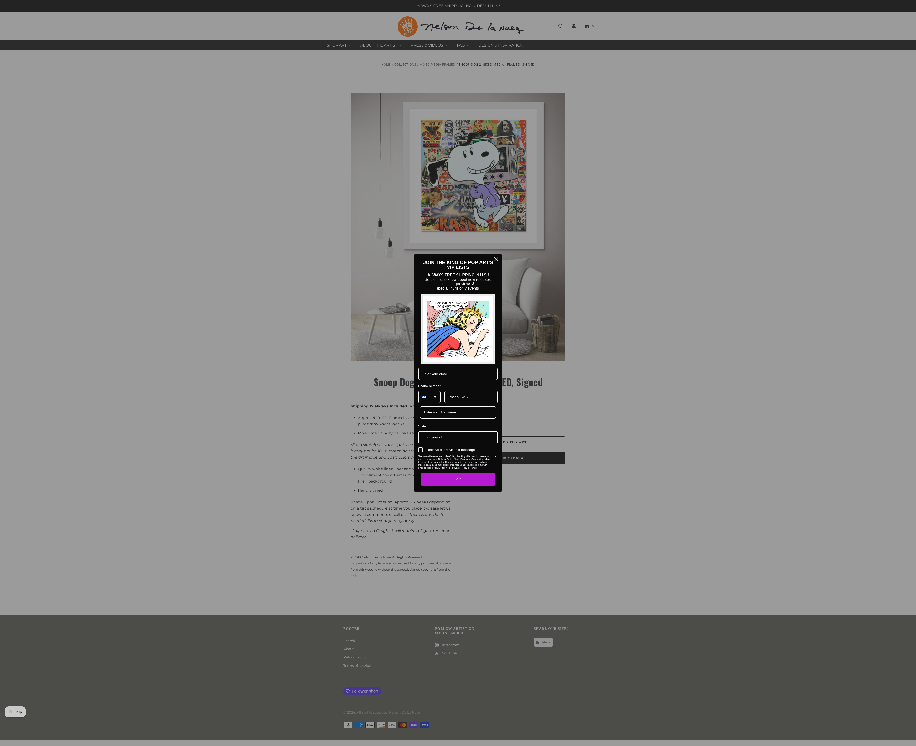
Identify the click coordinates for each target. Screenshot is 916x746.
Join (458, 479)
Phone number (429, 386)
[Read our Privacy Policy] (495, 457)
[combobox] (429, 397)
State (422, 426)
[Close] (496, 259)
